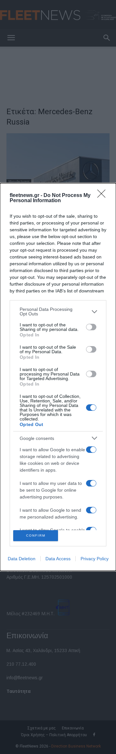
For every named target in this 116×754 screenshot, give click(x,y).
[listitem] (58, 311)
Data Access (58, 558)
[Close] (103, 196)
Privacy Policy (95, 558)
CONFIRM (35, 535)
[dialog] (58, 377)
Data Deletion (21, 558)
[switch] (91, 327)
